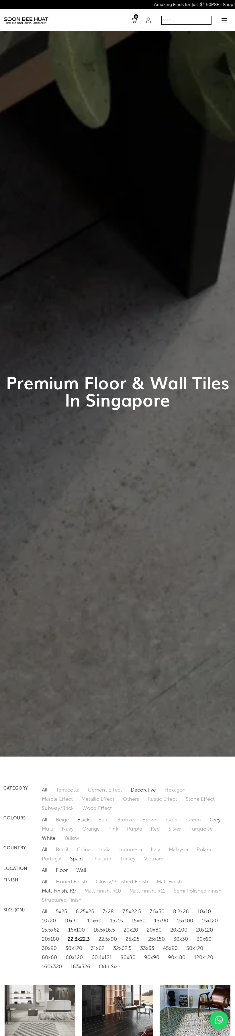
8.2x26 (181, 911)
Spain (76, 859)
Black (83, 820)
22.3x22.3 (79, 939)
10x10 (204, 911)
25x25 (133, 939)
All (44, 790)
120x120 (203, 957)
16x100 (76, 930)
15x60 (139, 921)
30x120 (73, 948)
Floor (62, 870)
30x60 (204, 939)
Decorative (143, 790)
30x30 (180, 939)
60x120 (74, 957)
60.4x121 (101, 957)
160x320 (52, 966)
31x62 (98, 948)
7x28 (108, 911)
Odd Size (109, 966)
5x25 (61, 911)
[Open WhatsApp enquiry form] (219, 1020)
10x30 (71, 921)
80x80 (128, 957)
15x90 (161, 921)
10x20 (49, 921)
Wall (81, 870)
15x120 (210, 921)
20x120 (204, 930)
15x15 (116, 921)
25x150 (156, 939)
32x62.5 (122, 948)
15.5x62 (51, 930)
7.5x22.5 (131, 911)
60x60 (49, 957)
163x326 (80, 966)
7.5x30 (157, 911)
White (49, 838)
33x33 (147, 948)
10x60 (94, 921)
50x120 (194, 948)
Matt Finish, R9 (59, 891)
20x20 (131, 930)
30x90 (49, 948)
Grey (215, 820)
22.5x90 (107, 939)
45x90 (170, 948)
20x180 (50, 939)
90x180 (176, 957)
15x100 (185, 921)
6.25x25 (85, 911)
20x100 (178, 930)
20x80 (154, 930)
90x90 (151, 957)
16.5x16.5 (104, 930)
